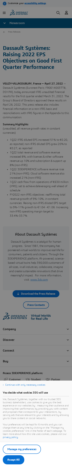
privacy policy (10, 437)
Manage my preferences (21, 449)
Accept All (13, 459)
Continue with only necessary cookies (25, 385)
